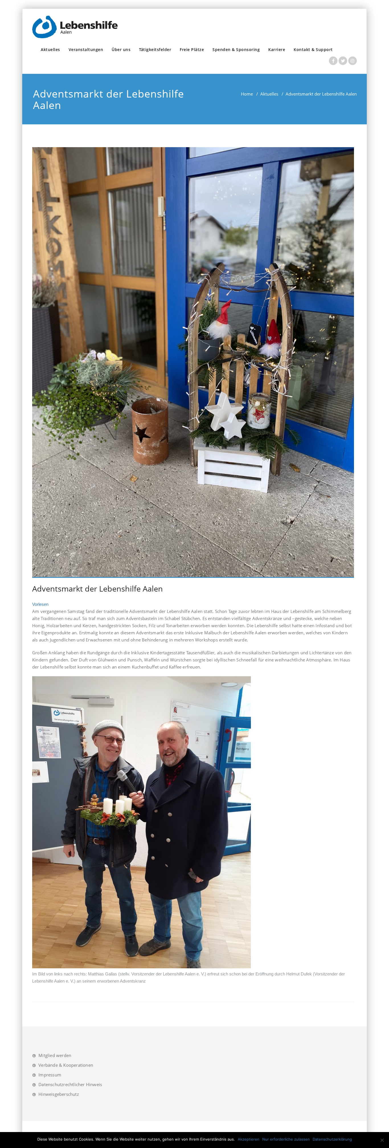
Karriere (276, 49)
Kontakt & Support (313, 49)
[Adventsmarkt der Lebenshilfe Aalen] (193, 362)
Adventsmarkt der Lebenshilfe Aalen (97, 588)
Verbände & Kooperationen (65, 1065)
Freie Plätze (192, 49)
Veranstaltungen (86, 49)
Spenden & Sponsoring (236, 49)
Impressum (49, 1075)
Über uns (121, 49)
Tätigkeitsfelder (155, 49)
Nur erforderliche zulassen (286, 1139)
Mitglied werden (54, 1055)
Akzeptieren (248, 1139)
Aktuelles (50, 49)
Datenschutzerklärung (332, 1139)
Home (247, 94)
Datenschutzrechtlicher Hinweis (70, 1084)
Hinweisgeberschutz (58, 1094)
